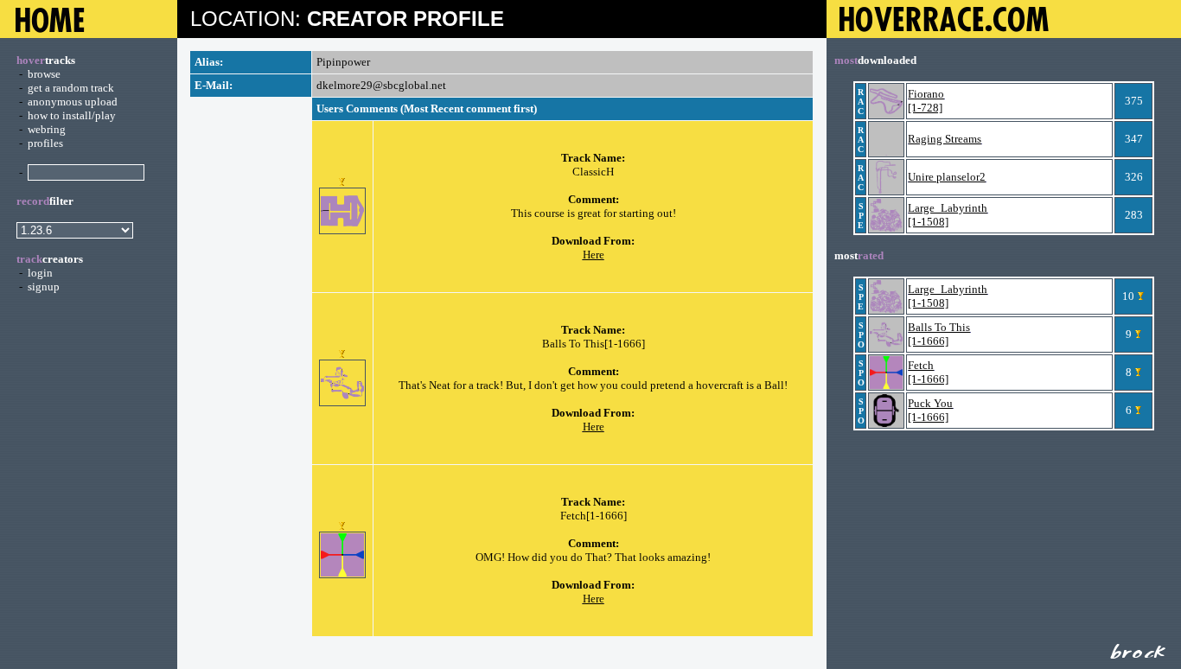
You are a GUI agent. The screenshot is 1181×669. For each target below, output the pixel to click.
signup (44, 286)
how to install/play (72, 115)
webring (47, 129)
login (40, 272)
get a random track (71, 87)
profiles (45, 143)
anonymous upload (73, 101)
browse (44, 73)
